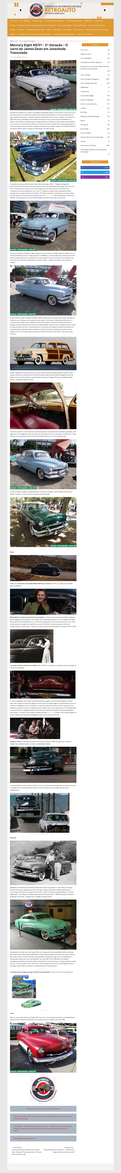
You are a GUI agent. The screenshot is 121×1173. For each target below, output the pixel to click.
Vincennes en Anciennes (85, 34)
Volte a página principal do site (24, 1138)
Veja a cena (50, 712)
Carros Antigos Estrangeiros (54, 21)
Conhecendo (98, 21)
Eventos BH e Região (64, 25)
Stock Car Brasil (78, 30)
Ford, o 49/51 (49, 195)
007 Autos (13, 21)
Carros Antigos (85, 75)
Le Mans (12, 30)
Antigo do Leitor (37, 21)
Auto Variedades (24, 21)
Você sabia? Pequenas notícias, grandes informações (34, 34)
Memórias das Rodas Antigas (35, 30)
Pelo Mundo (57, 30)
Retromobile (67, 30)
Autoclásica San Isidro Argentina (64, 34)
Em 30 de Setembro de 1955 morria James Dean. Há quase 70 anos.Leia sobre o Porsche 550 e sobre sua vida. (27, 1152)
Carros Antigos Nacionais (74, 21)
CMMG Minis (88, 21)
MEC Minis (20, 30)
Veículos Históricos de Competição (97, 30)
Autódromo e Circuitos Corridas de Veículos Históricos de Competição (33, 25)
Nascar (49, 30)
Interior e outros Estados (97, 25)
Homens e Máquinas (80, 25)
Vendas (12, 34)
